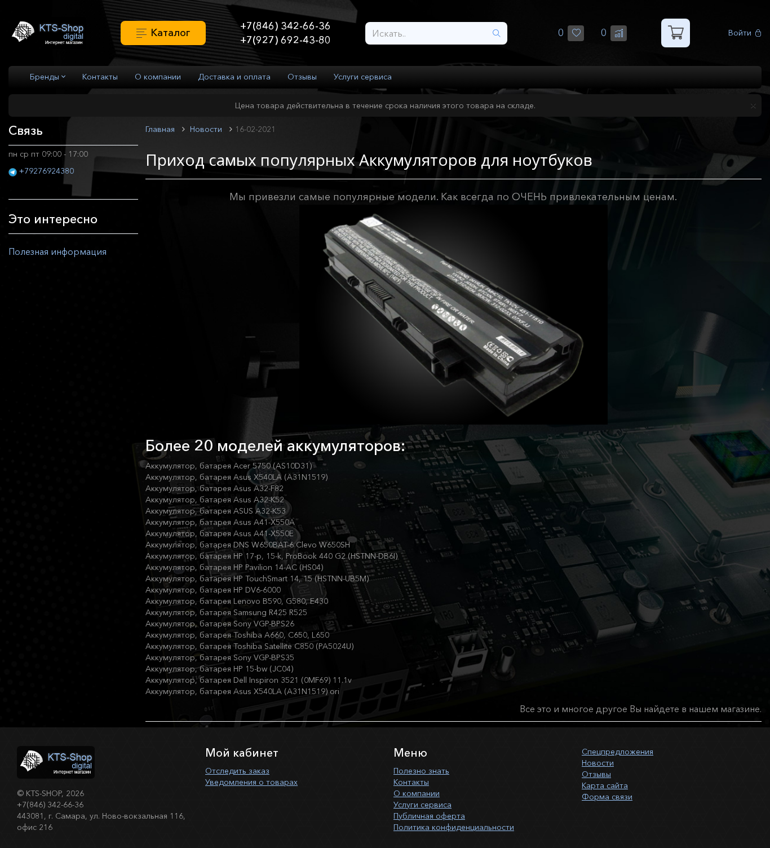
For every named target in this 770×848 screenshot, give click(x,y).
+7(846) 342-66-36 (285, 26)
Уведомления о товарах (251, 782)
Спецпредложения (617, 752)
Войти (739, 33)
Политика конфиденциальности (453, 827)
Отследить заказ (237, 771)
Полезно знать (421, 771)
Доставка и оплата (234, 77)
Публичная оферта (429, 816)
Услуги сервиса (363, 77)
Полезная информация (57, 251)
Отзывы (302, 77)
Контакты (100, 77)
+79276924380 (46, 171)
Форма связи (607, 797)
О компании (158, 77)
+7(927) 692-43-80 (285, 40)
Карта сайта (605, 785)
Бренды (45, 77)
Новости (598, 763)
